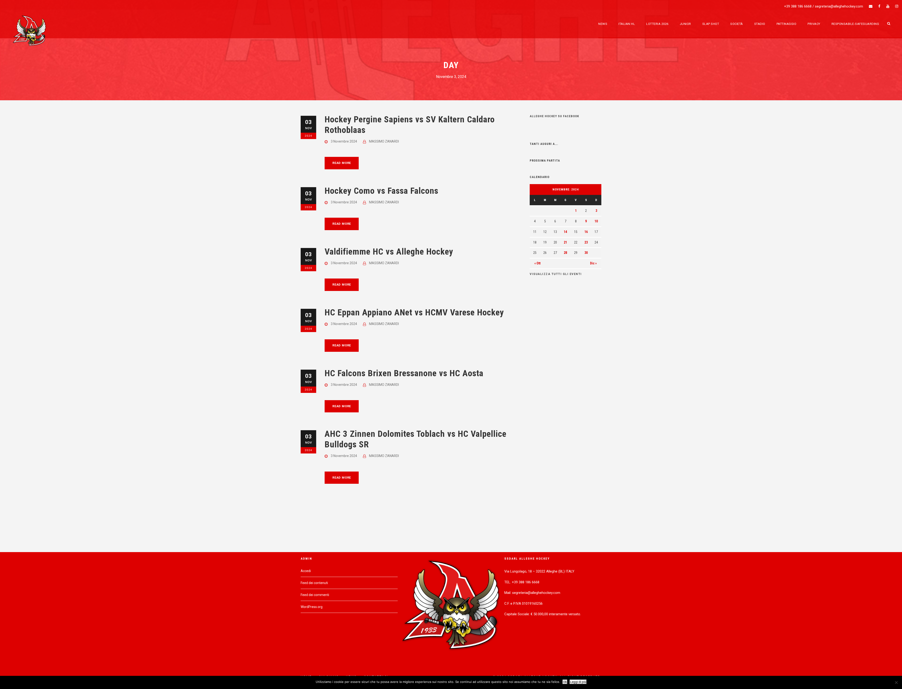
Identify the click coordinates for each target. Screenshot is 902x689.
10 (596, 221)
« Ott (537, 263)
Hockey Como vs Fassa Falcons (381, 191)
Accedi (306, 571)
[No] (896, 682)
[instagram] (896, 6)
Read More (341, 163)
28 (565, 253)
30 (586, 253)
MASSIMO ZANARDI (384, 141)
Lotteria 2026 (657, 24)
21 (565, 242)
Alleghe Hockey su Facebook (554, 116)
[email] (870, 6)
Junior (685, 24)
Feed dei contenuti (314, 583)
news (602, 24)
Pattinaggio (787, 24)
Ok (565, 682)
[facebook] (879, 6)
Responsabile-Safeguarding (855, 24)
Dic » (593, 263)
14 (565, 232)
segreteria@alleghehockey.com (839, 6)
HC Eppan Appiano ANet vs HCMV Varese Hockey (414, 312)
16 (586, 232)
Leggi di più (578, 682)
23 (586, 242)
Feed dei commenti (315, 595)
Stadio (759, 24)
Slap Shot (710, 24)
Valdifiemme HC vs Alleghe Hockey (389, 252)
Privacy (814, 24)
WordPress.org (312, 607)
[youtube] (887, 6)
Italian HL (626, 24)
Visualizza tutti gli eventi (556, 274)
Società (736, 24)
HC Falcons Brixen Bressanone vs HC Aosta (404, 373)
